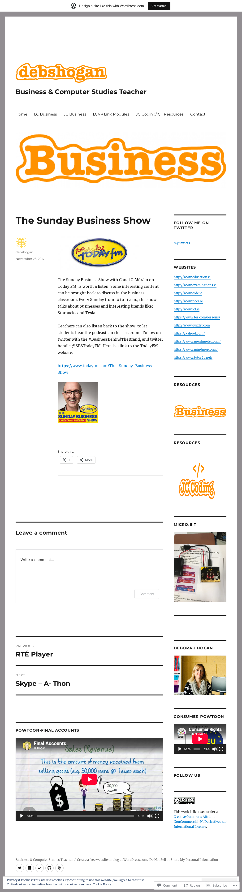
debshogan (24, 252)
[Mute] (149, 816)
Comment (146, 594)
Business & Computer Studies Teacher (81, 92)
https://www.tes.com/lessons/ (197, 317)
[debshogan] (30, 868)
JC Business (75, 114)
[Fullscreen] (157, 816)
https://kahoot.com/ (189, 333)
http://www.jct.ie (186, 309)
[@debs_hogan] (20, 868)
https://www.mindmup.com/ (196, 349)
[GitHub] (49, 868)
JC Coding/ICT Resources (160, 114)
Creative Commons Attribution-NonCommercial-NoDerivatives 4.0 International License (200, 822)
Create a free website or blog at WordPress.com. (112, 860)
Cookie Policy (102, 884)
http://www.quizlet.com (192, 325)
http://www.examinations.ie (195, 285)
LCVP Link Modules (111, 114)
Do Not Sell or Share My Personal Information (183, 860)
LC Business (45, 114)
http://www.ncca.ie (188, 301)
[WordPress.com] (59, 868)
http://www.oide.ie (188, 293)
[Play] (22, 816)
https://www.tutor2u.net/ (193, 358)
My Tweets (182, 243)
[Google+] (39, 868)
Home (21, 114)
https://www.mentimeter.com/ (197, 341)
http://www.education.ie (192, 277)
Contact (198, 114)
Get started (159, 6)
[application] (89, 779)
